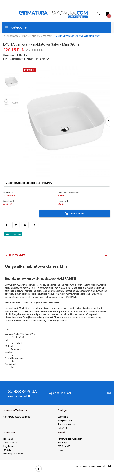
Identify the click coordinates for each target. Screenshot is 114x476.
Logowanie (63, 417)
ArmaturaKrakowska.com (70, 439)
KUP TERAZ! (77, 213)
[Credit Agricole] (13, 234)
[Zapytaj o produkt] (25, 225)
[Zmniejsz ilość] (5, 213)
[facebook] (38, 468)
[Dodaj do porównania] (6, 225)
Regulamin (8, 446)
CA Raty (7, 450)
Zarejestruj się (65, 420)
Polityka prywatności (13, 454)
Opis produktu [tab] (15, 254)
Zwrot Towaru (10, 442)
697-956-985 (64, 446)
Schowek (62, 428)
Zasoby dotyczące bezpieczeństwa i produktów (29, 183)
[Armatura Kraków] (54, 14)
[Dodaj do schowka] (16, 225)
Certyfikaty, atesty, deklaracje (17, 417)
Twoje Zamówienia (67, 424)
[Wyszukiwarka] (97, 14)
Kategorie (18, 27)
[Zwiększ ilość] (34, 213)
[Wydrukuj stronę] (34, 225)
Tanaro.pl (62, 442)
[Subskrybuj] (109, 393)
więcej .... (62, 450)
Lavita (61, 204)
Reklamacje (9, 439)
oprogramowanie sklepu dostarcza (90, 466)
